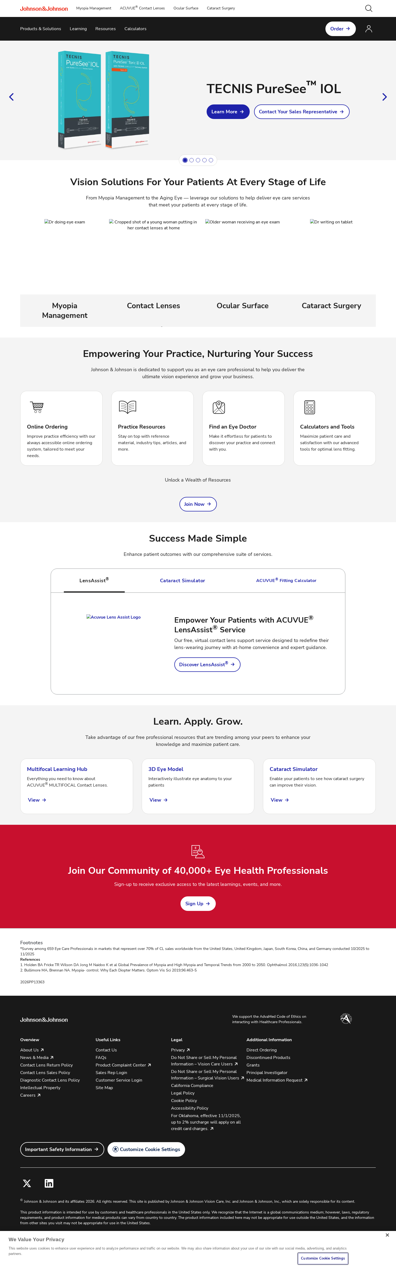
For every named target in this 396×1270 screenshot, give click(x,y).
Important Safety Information (58, 1149)
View (34, 800)
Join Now (194, 504)
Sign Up (194, 903)
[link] (228, 111)
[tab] (94, 580)
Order (336, 29)
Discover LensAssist (203, 664)
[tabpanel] (198, 643)
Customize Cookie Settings (150, 1149)
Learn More (224, 111)
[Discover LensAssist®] (114, 643)
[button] (369, 8)
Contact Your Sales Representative (298, 111)
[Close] (387, 1235)
